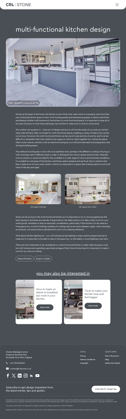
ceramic (26, 158)
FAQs (107, 359)
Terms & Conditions (87, 359)
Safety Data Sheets (112, 363)
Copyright (84, 363)
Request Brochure (25, 258)
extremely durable (98, 158)
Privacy (83, 356)
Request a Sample (43, 258)
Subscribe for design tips (106, 389)
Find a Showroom (112, 356)
